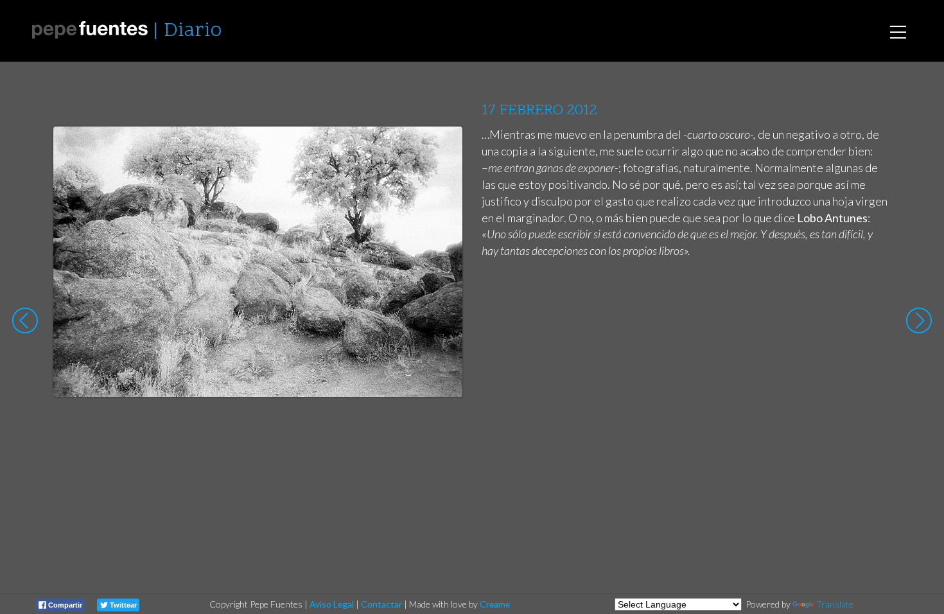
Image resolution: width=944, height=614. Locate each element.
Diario (193, 31)
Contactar (381, 604)
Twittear (122, 605)
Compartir (64, 605)
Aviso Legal (332, 604)
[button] (443, 148)
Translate (834, 604)
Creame (495, 604)
